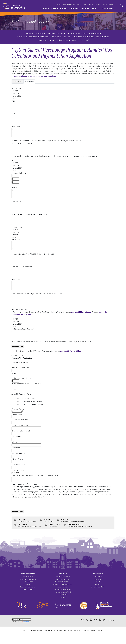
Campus (104, 4)
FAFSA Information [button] (74, 33)
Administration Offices (63, 579)
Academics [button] (55, 8)
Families (111, 4)
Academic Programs (63, 577)
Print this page (17, 346)
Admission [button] (64, 8)
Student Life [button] (96, 8)
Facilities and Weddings (28, 587)
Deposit (79, 4)
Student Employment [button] (63, 40)
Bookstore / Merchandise (63, 582)
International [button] (85, 8)
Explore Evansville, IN (98, 587)
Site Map (63, 597)
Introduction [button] (29, 33)
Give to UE (98, 579)
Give (85, 4)
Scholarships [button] (40, 33)
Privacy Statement (97, 630)
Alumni (91, 4)
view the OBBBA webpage (81, 312)
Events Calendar (28, 582)
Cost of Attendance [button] (102, 37)
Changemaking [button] (74, 8)
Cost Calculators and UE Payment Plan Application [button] (33, 37)
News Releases (28, 577)
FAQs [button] (81, 40)
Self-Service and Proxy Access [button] (61, 37)
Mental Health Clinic (63, 587)
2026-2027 (29, 81)
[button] (121, 5)
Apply (59, 4)
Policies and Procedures (63, 589)
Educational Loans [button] (95, 33)
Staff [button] (87, 40)
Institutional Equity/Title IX (63, 592)
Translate (26, 622)
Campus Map (63, 595)
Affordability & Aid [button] (108, 8)
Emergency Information (28, 579)
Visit (64, 4)
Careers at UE (28, 584)
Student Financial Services (32, 21)
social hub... (110, 620)
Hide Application (19, 355)
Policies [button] (74, 40)
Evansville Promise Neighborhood (63, 584)
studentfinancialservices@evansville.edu (72, 521)
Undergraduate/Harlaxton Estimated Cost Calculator (35, 76)
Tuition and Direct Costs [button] (56, 33)
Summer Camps (28, 589)
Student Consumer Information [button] (84, 37)
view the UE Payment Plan (70, 351)
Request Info (71, 4)
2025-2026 (17, 81)
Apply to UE (98, 577)
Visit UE (98, 582)
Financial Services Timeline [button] (45, 40)
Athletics (98, 4)
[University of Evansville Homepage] (13, 6)
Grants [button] (85, 33)
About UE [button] (46, 8)
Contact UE (98, 584)
